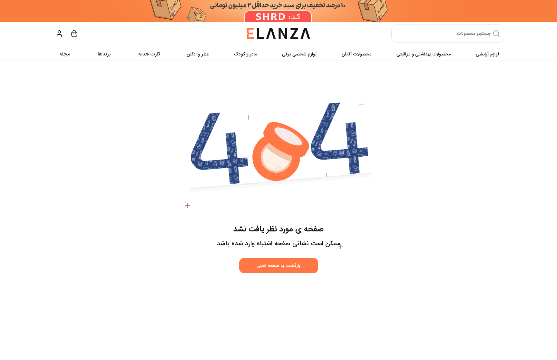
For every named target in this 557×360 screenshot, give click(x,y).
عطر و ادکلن (198, 54)
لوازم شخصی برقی (299, 54)
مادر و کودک (245, 54)
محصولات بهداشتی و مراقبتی (423, 54)
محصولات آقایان (356, 54)
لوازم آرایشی (487, 54)
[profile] (59, 33)
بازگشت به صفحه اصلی (278, 265)
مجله (64, 54)
